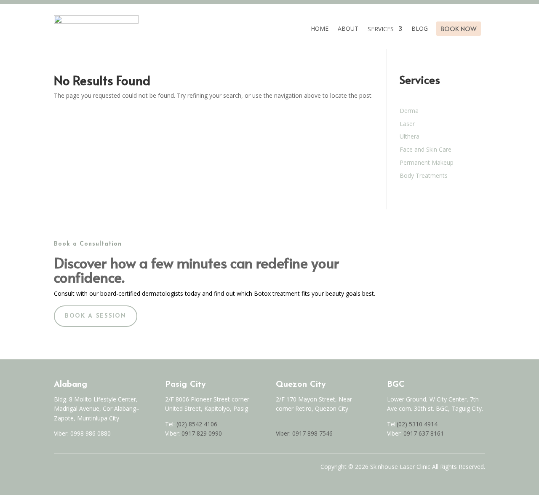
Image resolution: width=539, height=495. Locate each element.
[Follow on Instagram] (75, 469)
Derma (409, 111)
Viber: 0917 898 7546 (304, 433)
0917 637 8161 (423, 433)
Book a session (95, 316)
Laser (407, 124)
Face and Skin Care (425, 149)
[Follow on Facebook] (57, 469)
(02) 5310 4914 (417, 424)
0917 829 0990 (201, 433)
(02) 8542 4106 (196, 424)
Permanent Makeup (427, 162)
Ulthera (409, 136)
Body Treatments (424, 175)
